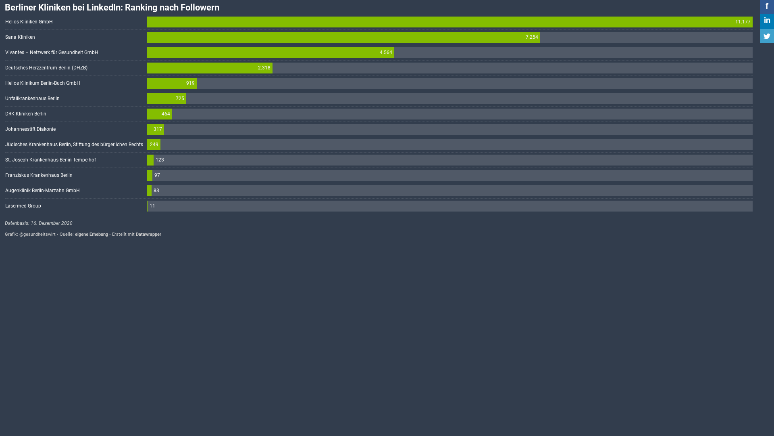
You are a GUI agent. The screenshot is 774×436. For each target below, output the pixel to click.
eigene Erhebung (91, 234)
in (767, 20)
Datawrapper (148, 234)
